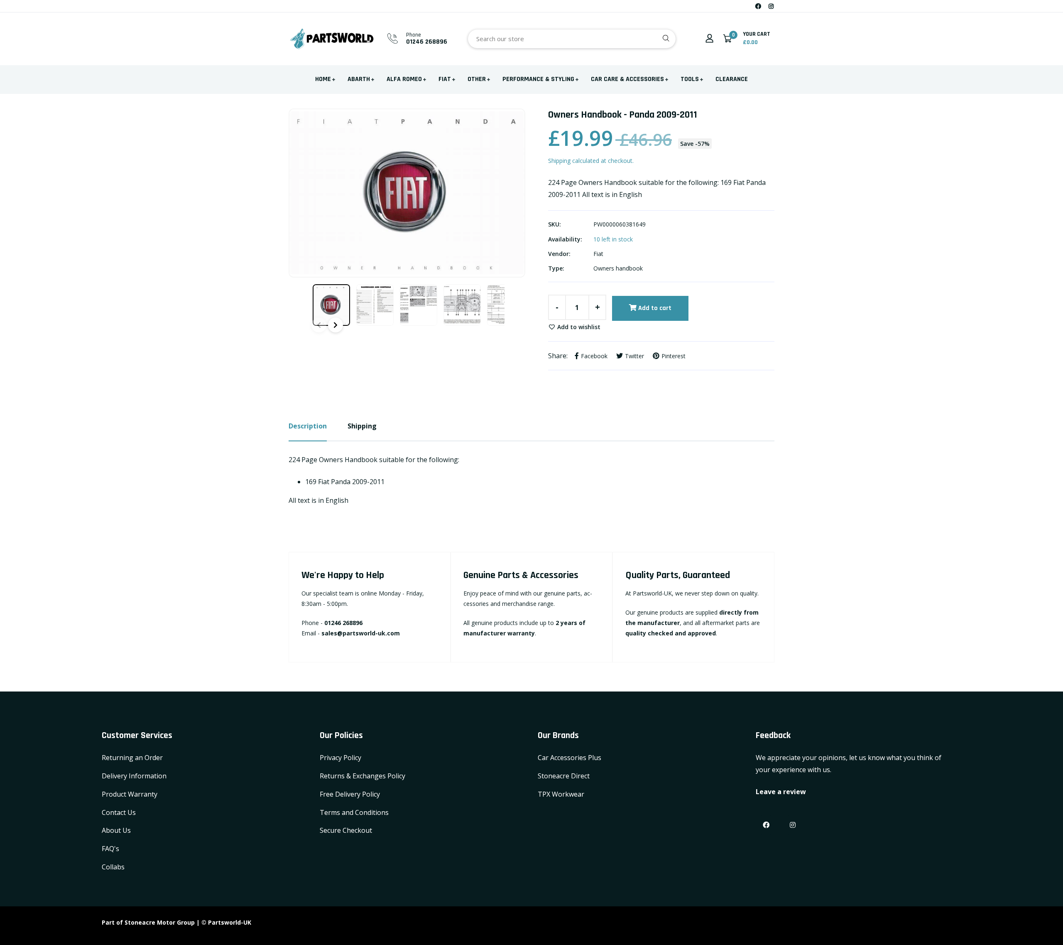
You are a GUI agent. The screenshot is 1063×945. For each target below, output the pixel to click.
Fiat (598, 254)
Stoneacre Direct (564, 775)
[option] (406, 193)
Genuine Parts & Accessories (520, 575)
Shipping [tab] (362, 426)
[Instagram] (771, 6)
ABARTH (359, 79)
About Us (116, 830)
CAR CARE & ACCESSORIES (627, 79)
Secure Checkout (346, 830)
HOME (323, 79)
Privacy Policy (340, 757)
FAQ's (110, 848)
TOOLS (690, 79)
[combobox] (572, 39)
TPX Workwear (561, 794)
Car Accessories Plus (569, 757)
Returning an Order (132, 757)
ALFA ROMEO (404, 79)
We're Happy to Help (342, 575)
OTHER (477, 79)
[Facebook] (758, 6)
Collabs (113, 866)
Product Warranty (129, 794)
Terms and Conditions (354, 812)
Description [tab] (308, 426)
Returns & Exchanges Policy (362, 775)
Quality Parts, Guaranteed (677, 575)
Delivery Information (134, 775)
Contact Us (119, 812)
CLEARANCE (731, 79)
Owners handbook (618, 268)
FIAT (444, 79)
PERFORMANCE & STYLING (538, 79)
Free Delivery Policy (350, 794)
